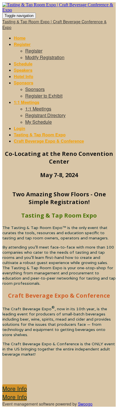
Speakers (23, 70)
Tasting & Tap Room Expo (40, 134)
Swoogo (85, 404)
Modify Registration (44, 57)
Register (22, 44)
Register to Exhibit (43, 95)
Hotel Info (23, 76)
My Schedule (38, 122)
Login (19, 128)
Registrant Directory (45, 115)
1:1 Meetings (26, 102)
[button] (14, 388)
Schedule (23, 64)
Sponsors (23, 83)
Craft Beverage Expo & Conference (49, 141)
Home (19, 38)
